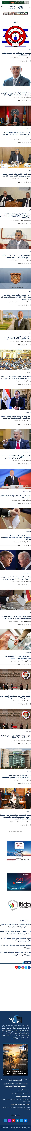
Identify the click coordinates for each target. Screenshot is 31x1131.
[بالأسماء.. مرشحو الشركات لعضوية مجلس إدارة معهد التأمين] (15, 33)
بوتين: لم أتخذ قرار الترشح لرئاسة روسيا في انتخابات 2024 (15, 493)
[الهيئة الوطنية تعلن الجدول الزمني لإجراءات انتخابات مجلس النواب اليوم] (15, 716)
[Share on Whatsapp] (22, 58)
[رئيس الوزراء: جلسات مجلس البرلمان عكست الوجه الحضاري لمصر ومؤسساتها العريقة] (15, 396)
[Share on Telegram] (20, 58)
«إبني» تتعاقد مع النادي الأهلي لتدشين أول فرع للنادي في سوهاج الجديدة (15, 936)
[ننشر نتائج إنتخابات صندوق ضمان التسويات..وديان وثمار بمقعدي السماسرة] (15, 755)
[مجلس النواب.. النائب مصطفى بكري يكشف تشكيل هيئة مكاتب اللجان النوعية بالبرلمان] (15, 356)
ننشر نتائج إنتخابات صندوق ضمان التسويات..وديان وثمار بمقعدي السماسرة (16, 773)
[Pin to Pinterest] (26, 58)
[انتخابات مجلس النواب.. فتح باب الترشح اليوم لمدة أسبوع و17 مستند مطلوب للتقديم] (15, 676)
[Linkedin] (17, 1117)
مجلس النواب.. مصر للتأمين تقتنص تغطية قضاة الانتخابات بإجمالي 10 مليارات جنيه (16, 614)
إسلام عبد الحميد (24, 55)
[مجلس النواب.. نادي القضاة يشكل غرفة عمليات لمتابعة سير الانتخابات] (15, 636)
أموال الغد (25, 94)
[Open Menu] (29, 7)
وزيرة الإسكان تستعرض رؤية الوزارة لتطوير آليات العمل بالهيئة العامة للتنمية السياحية (15, 929)
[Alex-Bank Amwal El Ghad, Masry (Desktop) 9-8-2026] (15, 2)
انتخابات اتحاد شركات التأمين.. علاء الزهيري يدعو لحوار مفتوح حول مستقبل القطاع (16, 90)
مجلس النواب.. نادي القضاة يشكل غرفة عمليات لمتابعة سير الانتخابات (17, 654)
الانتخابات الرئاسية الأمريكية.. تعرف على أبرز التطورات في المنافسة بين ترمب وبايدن (16, 575)
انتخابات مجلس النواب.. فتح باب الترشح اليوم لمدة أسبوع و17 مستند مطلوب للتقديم (15, 694)
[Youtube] (13, 1117)
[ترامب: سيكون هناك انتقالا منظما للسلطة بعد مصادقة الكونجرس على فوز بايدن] (15, 436)
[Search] (1, 7)
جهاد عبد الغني (25, 136)
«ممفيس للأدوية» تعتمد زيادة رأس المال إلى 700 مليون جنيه (15, 943)
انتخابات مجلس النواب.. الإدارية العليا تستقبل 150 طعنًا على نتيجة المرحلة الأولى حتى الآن (16, 534)
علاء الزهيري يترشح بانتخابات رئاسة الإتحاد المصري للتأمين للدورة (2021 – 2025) (16, 253)
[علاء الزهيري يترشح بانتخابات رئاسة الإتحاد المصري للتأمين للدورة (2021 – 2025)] (15, 235)
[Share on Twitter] (28, 58)
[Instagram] (9, 1117)
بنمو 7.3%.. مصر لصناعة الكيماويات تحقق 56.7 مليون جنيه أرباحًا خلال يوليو (15, 950)
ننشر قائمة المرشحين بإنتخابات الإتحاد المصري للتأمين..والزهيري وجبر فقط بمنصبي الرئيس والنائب (15, 212)
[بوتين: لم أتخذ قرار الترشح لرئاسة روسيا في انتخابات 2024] (15, 476)
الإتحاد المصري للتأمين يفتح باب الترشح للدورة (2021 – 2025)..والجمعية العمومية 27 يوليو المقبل (16, 294)
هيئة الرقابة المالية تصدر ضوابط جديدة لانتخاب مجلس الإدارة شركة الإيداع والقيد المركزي (16, 131)
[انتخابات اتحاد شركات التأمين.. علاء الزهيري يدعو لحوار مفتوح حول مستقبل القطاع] (15, 73)
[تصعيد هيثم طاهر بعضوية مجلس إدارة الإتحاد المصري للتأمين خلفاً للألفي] (15, 317)
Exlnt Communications (24, 1126)
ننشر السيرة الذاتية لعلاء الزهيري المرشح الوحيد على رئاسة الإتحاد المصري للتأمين (16, 172)
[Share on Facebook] (30, 58)
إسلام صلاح (25, 777)
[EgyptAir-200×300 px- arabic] (19, 839)
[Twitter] (21, 1117)
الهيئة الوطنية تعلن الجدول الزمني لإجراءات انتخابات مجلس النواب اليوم (16, 733)
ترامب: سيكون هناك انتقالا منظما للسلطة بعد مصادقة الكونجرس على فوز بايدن (16, 454)
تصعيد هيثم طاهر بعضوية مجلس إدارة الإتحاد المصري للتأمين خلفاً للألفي (17, 334)
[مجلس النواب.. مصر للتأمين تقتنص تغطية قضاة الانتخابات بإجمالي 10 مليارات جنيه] (15, 597)
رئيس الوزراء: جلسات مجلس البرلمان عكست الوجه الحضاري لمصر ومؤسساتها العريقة (16, 414)
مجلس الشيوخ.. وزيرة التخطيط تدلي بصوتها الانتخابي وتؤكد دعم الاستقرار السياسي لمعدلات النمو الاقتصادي (15, 814)
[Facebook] (26, 1117)
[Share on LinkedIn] (24, 58)
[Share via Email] (19, 58)
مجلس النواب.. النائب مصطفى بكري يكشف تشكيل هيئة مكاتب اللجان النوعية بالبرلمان (16, 374)
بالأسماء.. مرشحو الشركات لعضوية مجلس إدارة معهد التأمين (16, 51)
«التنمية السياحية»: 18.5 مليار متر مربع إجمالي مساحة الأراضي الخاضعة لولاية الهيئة (15, 922)
